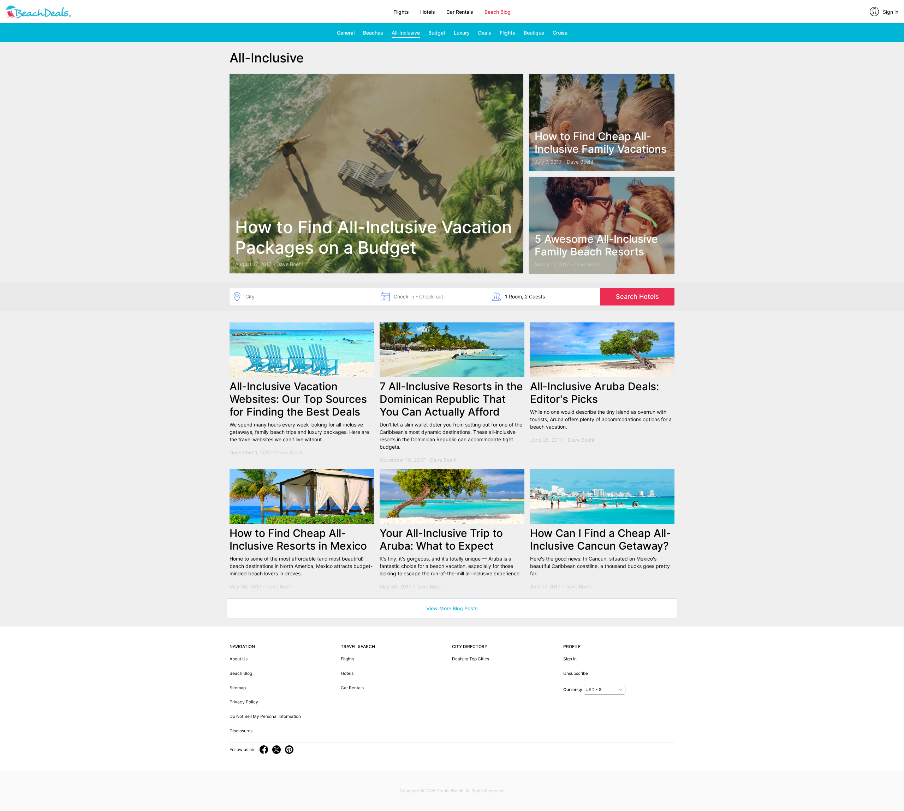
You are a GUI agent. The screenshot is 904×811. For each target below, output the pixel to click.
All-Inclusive (406, 33)
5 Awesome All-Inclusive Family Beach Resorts (596, 245)
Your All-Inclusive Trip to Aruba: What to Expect (441, 539)
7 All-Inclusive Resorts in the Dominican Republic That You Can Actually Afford (451, 399)
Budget (436, 33)
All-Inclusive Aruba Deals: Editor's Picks (594, 392)
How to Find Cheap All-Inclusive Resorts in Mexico (298, 539)
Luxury (462, 33)
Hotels (427, 12)
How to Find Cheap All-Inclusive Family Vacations (601, 142)
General (346, 33)
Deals (484, 33)
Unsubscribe (575, 673)
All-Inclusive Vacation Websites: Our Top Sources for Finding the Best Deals (298, 399)
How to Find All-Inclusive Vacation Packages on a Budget (373, 237)
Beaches (373, 33)
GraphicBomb (449, 790)
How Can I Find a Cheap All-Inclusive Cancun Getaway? (600, 539)
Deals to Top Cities (470, 658)
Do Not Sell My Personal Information (265, 716)
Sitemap (238, 687)
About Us (239, 658)
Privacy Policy (244, 701)
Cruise (560, 33)
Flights (401, 12)
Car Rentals (459, 12)
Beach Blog (497, 12)
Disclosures (241, 730)
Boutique (534, 33)
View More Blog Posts (452, 608)
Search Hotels (637, 296)
